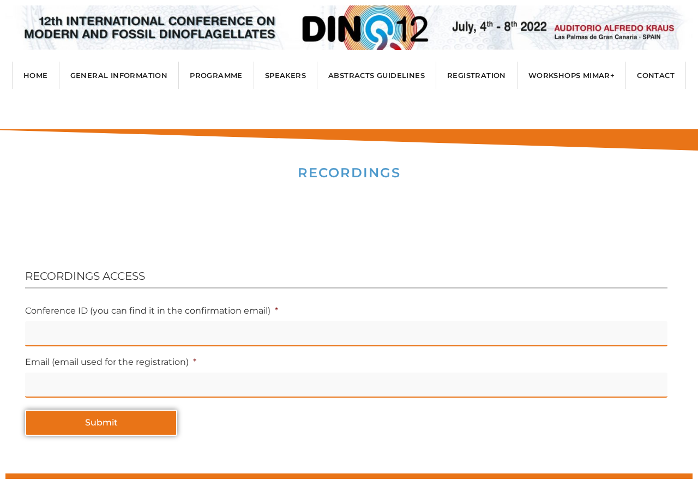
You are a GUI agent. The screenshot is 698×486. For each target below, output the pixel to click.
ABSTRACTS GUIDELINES (376, 75)
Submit (101, 422)
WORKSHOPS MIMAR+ (571, 75)
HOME (35, 75)
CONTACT (656, 75)
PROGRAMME (216, 75)
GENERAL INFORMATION (119, 75)
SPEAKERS (285, 75)
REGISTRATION (476, 75)
